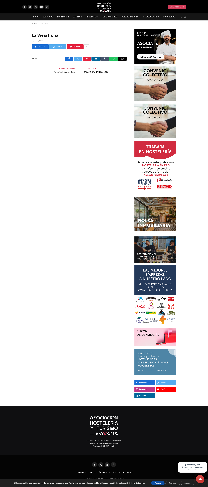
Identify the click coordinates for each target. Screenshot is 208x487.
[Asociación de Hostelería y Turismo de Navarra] (104, 7)
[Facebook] (23, 60)
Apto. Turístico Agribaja (64, 72)
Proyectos (92, 17)
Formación (63, 17)
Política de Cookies (136, 483)
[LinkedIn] (23, 73)
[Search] (184, 17)
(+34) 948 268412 (108, 446)
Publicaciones (109, 17)
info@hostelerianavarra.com (107, 443)
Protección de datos (100, 472)
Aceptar (158, 483)
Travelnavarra (151, 17)
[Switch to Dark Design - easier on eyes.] (180, 17)
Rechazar (172, 483)
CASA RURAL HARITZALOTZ (96, 72)
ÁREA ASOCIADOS (177, 7)
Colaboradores (130, 17)
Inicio (36, 17)
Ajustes (187, 483)
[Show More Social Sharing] (86, 46)
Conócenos (169, 17)
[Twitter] (23, 67)
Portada (34, 24)
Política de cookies (123, 472)
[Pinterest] (23, 79)
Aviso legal (81, 472)
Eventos (77, 17)
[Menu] (23, 16)
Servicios (48, 17)
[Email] (23, 85)
